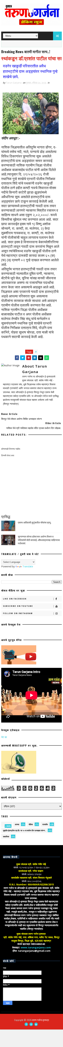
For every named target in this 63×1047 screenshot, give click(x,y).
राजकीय (45, 824)
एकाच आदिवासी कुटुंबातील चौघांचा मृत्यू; (34, 522)
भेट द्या (4, 737)
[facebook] (26, 1024)
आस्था (17, 824)
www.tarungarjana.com (36, 947)
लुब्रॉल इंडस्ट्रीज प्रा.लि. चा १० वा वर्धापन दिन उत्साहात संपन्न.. (24, 830)
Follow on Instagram (18, 613)
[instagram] (31, 1024)
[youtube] (36, 1024)
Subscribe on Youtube (18, 606)
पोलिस (31, 824)
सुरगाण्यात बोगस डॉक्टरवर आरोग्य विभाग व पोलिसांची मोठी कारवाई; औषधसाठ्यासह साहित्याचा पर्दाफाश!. (39, 540)
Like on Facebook (15, 599)
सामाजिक (6, 836)
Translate (27, 566)
